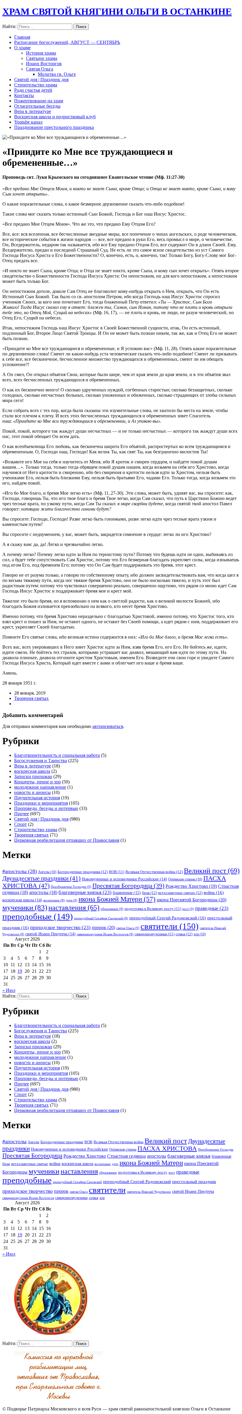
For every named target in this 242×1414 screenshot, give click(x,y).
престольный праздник (194, 1181)
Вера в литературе (32, 111)
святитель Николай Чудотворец (149, 1191)
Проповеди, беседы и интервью (46, 808)
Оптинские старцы (185, 879)
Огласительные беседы (37, 106)
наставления (73, 907)
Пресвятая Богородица (128, 885)
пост (188, 909)
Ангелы (47, 872)
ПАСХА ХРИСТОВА (167, 1148)
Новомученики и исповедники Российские (124, 879)
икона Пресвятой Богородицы (191, 900)
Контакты (24, 95)
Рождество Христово (191, 886)
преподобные (37, 916)
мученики (24, 907)
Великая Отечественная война (154, 872)
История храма (41, 52)
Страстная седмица (126, 1156)
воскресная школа (32, 771)
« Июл (8, 990)
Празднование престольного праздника (54, 127)
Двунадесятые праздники (41, 878)
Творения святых (31, 698)
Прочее (21, 813)
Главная (22, 37)
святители (169, 926)
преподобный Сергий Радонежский (167, 918)
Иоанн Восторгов (44, 63)
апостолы (43, 892)
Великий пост (212, 871)
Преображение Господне (71, 886)
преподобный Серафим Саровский (101, 918)
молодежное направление (40, 787)
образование (112, 909)
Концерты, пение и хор (37, 781)
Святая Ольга (39, 68)
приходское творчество (60, 927)
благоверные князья (85, 892)
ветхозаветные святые (180, 892)
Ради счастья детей (33, 90)
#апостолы (19, 871)
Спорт (20, 824)
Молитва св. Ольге (57, 74)
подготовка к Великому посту (153, 909)
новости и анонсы (32, 792)
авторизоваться (107, 726)
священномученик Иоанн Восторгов (105, 934)
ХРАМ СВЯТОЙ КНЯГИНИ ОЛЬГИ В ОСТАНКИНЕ (117, 11)
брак (149, 892)
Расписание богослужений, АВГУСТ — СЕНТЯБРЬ (67, 42)
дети (71, 900)
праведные (211, 908)
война (214, 892)
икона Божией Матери (117, 899)
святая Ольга (127, 928)
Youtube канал (28, 121)
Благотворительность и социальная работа (57, 755)
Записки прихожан (33, 776)
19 (19, 971)
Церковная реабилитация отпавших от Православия (66, 840)
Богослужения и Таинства (40, 760)
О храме (22, 47)
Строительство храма (35, 84)
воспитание (54, 900)
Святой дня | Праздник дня (41, 79)
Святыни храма (41, 58)
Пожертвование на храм (38, 100)
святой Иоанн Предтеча (50, 933)
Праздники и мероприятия (41, 803)
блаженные (127, 892)
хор (200, 934)
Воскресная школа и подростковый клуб (55, 116)
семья (184, 934)
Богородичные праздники (83, 872)
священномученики (154, 934)
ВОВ (116, 872)
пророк (103, 927)
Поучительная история (37, 797)
